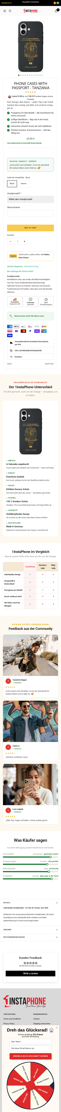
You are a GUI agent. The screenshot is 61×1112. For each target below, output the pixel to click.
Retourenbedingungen (14, 937)
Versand (7, 930)
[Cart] (56, 10)
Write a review (30, 973)
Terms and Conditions (12, 1019)
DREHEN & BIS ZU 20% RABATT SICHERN (30, 1056)
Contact (36, 1019)
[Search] (10, 11)
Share (9, 364)
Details (6, 903)
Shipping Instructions (41, 1024)
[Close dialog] (56, 1028)
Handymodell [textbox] (14, 193)
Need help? (49, 364)
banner (23, 183)
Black (12, 183)
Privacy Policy (8, 1024)
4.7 (10, 3)
